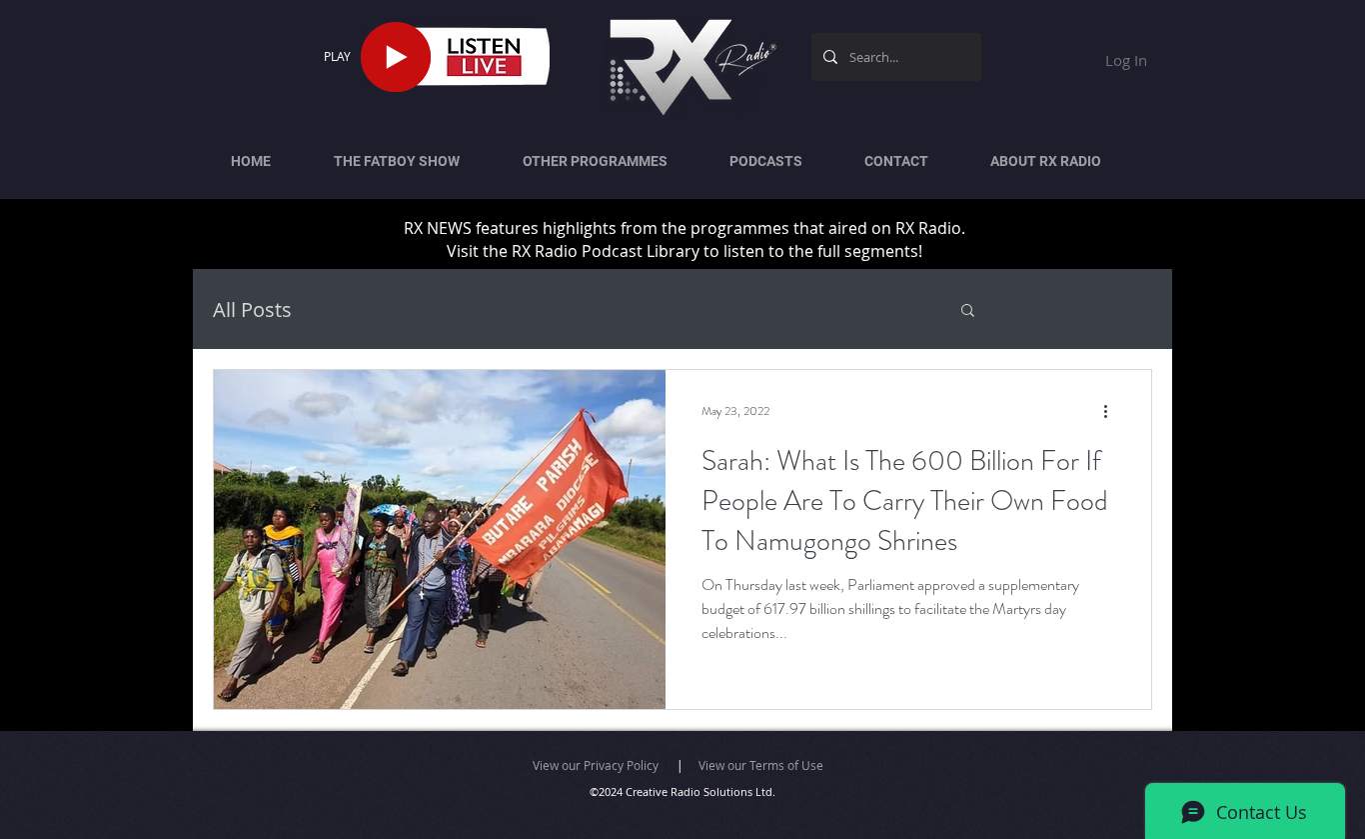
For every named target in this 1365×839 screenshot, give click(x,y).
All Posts (252, 309)
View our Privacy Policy (596, 765)
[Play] (396, 57)
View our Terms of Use (760, 765)
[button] (967, 311)
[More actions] (1112, 411)
